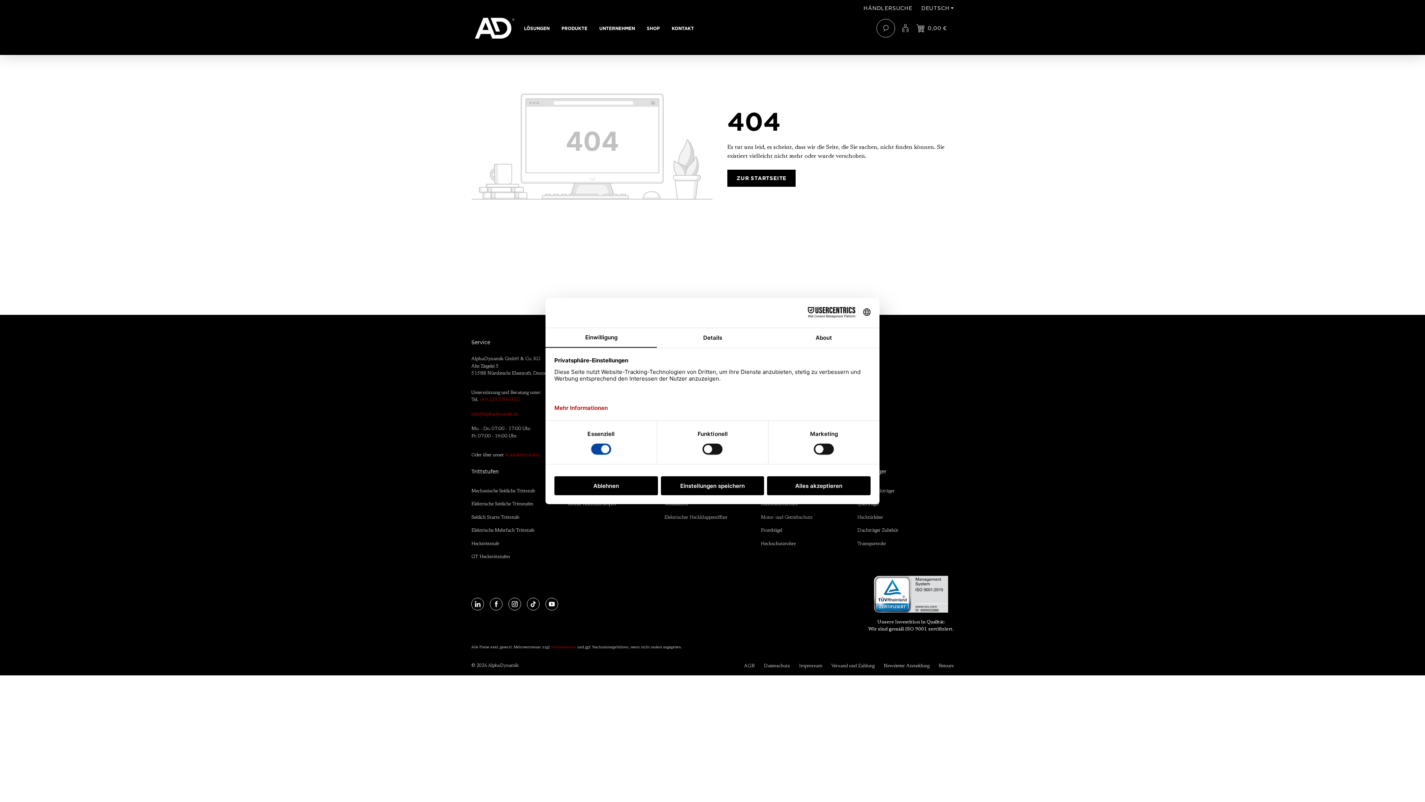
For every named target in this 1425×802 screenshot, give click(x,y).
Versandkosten (563, 647)
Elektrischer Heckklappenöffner (696, 517)
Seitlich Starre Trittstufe (495, 517)
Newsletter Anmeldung (907, 666)
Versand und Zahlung (853, 666)
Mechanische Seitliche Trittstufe (503, 491)
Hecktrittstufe (485, 543)
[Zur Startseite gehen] (494, 28)
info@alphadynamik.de (494, 414)
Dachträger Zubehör (877, 530)
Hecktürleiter (870, 517)
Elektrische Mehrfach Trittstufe (502, 530)
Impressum (810, 666)
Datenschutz (777, 666)
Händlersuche (888, 8)
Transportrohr (871, 543)
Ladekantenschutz (779, 504)
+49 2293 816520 (499, 399)
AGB (749, 666)
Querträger (868, 504)
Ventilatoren (676, 504)
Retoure (946, 666)
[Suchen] (886, 28)
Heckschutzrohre (778, 543)
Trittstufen (485, 471)
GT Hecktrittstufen (490, 556)
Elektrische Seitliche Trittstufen (502, 504)
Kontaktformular (522, 455)
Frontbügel (771, 530)
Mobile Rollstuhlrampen (592, 504)
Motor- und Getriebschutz (787, 517)
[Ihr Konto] (905, 28)
